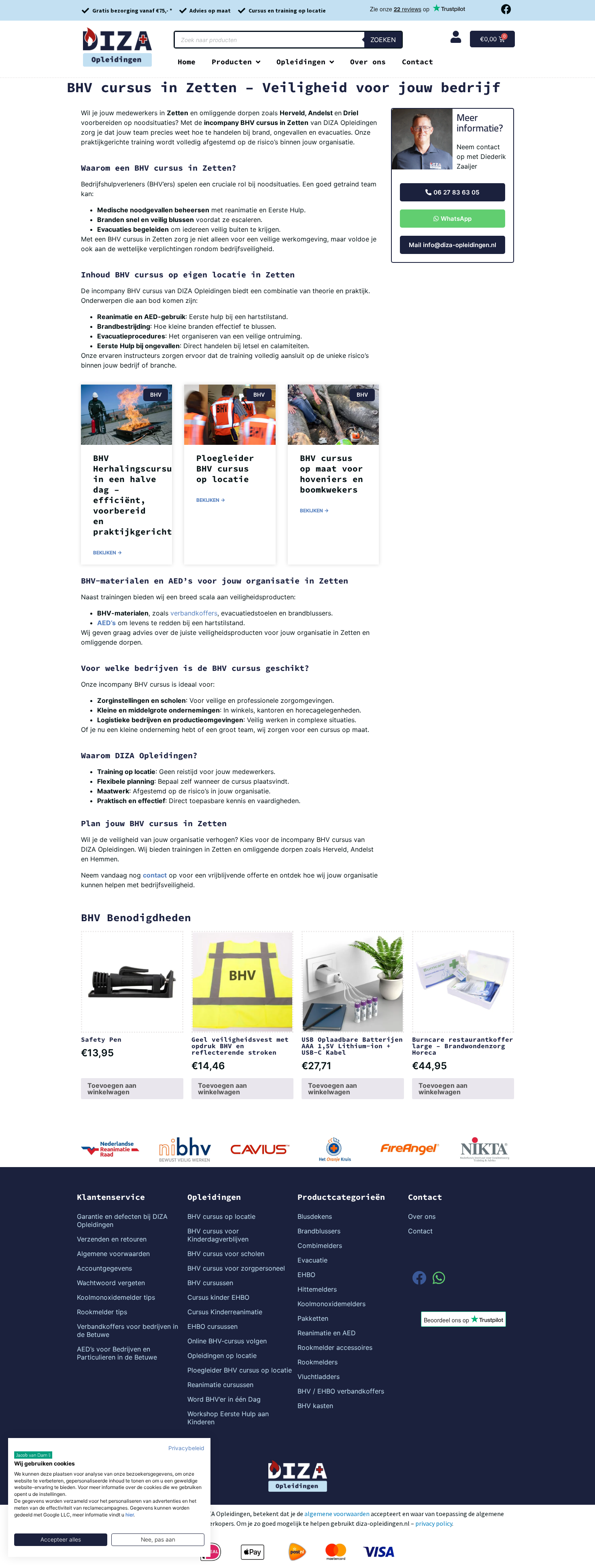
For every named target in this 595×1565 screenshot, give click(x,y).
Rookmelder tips (102, 1312)
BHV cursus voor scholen (225, 1254)
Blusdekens (315, 1216)
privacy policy (433, 1523)
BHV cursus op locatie (221, 1216)
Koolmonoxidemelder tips (116, 1297)
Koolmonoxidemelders (332, 1304)
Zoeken (383, 40)
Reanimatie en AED (327, 1333)
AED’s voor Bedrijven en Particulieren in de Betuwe (117, 1353)
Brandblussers (319, 1231)
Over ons (368, 61)
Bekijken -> (107, 553)
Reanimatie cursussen (220, 1385)
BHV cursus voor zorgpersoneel (236, 1268)
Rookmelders (318, 1362)
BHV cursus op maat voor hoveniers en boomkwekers (331, 474)
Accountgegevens (104, 1268)
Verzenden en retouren (112, 1239)
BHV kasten (315, 1406)
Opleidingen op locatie (222, 1355)
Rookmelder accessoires (335, 1347)
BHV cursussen (210, 1283)
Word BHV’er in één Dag (224, 1399)
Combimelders (320, 1245)
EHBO (306, 1275)
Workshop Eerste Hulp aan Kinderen (228, 1418)
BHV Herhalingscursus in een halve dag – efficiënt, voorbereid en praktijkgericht (135, 495)
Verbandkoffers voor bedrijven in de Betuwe (127, 1330)
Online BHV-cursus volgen (227, 1341)
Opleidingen (300, 61)
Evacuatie (312, 1260)
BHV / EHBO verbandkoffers (341, 1391)
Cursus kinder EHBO (218, 1297)
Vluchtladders (319, 1377)
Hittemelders (317, 1289)
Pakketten (313, 1318)
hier (129, 1515)
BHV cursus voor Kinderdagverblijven (218, 1235)
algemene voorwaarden (337, 1514)
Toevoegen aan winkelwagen (111, 1088)
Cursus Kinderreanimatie (224, 1312)
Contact (417, 61)
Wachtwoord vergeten (111, 1283)
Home (187, 61)
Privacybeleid (186, 1448)
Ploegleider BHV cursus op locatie (225, 468)
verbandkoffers (193, 613)
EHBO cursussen (212, 1326)
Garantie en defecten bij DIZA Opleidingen (122, 1220)
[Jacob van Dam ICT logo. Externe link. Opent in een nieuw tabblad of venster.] (33, 1455)
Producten (232, 61)
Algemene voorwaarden (113, 1254)
